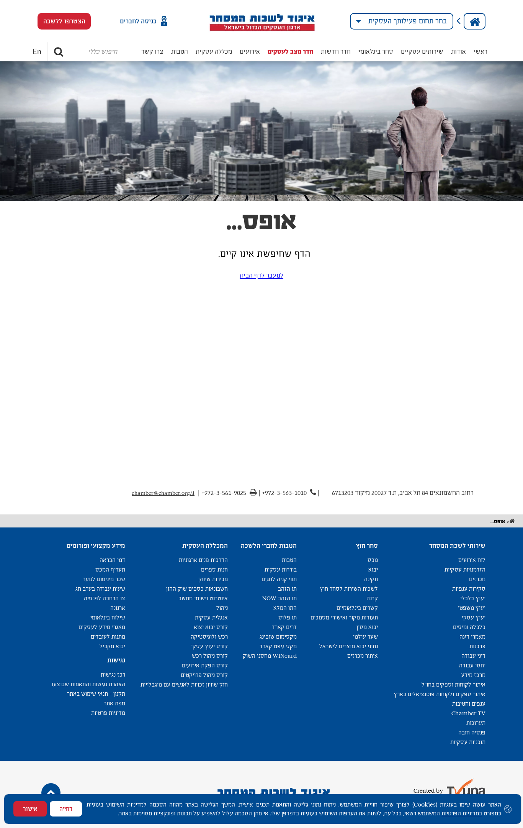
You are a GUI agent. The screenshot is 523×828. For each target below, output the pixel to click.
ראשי (480, 52)
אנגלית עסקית (211, 617)
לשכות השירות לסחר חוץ (349, 588)
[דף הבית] (474, 21)
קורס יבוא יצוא (211, 627)
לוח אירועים (471, 560)
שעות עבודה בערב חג (100, 588)
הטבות (179, 52)
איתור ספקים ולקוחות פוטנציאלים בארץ (439, 694)
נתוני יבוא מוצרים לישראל (348, 646)
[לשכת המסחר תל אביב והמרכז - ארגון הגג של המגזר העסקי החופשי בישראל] (262, 21)
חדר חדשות (336, 52)
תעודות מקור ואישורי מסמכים (344, 617)
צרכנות (477, 646)
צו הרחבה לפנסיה (104, 598)
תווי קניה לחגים (279, 579)
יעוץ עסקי (473, 617)
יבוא (373, 569)
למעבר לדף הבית (261, 275)
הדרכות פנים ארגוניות (203, 560)
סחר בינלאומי (375, 52)
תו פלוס (287, 617)
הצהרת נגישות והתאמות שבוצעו (88, 684)
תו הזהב (287, 588)
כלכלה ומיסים (469, 627)
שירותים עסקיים (422, 52)
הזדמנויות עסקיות (465, 569)
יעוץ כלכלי (472, 598)
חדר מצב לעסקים (290, 52)
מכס (373, 560)
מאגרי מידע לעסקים (101, 627)
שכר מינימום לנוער (104, 579)
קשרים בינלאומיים (357, 607)
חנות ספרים (214, 569)
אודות (458, 52)
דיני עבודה (473, 655)
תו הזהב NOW (279, 598)
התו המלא (285, 607)
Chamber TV (468, 713)
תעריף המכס (110, 569)
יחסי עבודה (472, 665)
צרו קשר (152, 52)
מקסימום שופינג (278, 636)
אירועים (250, 52)
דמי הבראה (112, 560)
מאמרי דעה (472, 636)
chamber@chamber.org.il (163, 493)
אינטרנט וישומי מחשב (203, 598)
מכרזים (477, 579)
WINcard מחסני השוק (270, 655)
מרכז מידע (473, 674)
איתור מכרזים (362, 655)
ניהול (222, 607)
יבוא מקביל (112, 646)
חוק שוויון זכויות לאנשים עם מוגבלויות (184, 684)
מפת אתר (114, 703)
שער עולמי (365, 636)
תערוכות (475, 722)
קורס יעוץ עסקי (209, 646)
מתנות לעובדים (108, 636)
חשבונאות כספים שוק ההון (197, 588)
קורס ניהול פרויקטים (204, 674)
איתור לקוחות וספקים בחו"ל (453, 684)
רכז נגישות (113, 674)
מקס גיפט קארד (278, 646)
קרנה (372, 598)
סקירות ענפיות (468, 588)
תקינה (371, 579)
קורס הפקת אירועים (205, 665)
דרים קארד (284, 627)
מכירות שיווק (213, 579)
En (37, 52)
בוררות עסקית (281, 569)
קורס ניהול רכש (210, 655)
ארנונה (117, 607)
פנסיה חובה (471, 732)
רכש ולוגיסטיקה (209, 636)
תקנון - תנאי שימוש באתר (96, 693)
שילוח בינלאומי (107, 617)
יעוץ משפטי (471, 607)
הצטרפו (64, 21)
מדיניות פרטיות (108, 712)
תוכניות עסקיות (467, 742)
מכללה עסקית (214, 52)
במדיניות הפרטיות (461, 813)
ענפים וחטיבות (468, 703)
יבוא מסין (367, 627)
